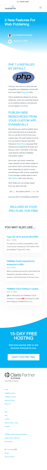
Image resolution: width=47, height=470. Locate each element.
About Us (7, 404)
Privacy (7, 453)
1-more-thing (10, 449)
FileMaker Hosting (10, 393)
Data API (25, 92)
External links (8, 441)
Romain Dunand (24, 35)
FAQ (6, 415)
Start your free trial (23, 357)
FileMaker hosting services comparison (16, 434)
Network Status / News (11, 423)
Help (6, 412)
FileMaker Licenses (10, 397)
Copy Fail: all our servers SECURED (22, 237)
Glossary (7, 426)
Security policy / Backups (12, 438)
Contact (7, 419)
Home (6, 389)
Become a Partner (10, 400)
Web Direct (21, 144)
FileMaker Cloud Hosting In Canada (22, 289)
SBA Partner (13, 178)
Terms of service (9, 456)
